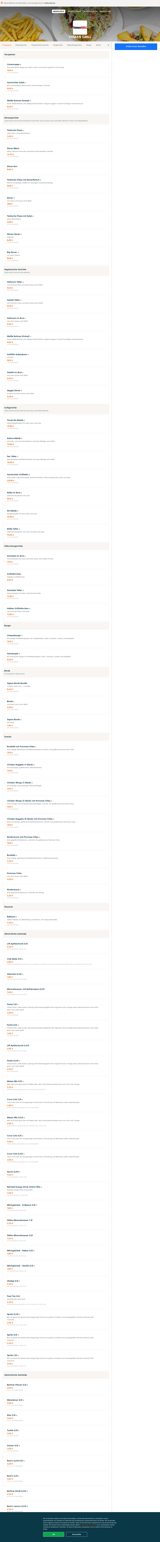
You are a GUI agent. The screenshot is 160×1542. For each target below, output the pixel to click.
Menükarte (58, 11)
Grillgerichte (58, 45)
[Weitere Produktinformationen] (20, 64)
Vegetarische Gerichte (40, 45)
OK (53, 1534)
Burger (89, 45)
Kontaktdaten (90, 11)
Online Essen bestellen (136, 46)
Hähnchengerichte (74, 45)
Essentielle (76, 1534)
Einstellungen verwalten (88, 1525)
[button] (108, 45)
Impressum (105, 11)
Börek (98, 45)
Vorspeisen (6, 45)
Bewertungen (74, 11)
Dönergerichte (21, 45)
